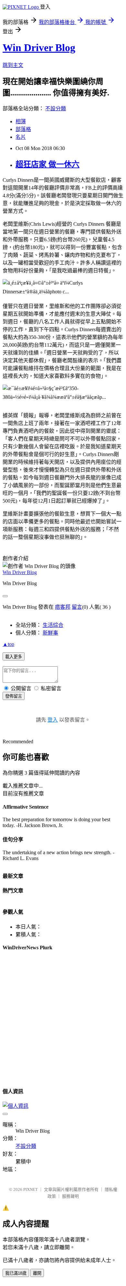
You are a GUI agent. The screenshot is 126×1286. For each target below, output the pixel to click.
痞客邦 (62, 607)
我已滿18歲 (15, 1273)
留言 (77, 607)
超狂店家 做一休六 (47, 164)
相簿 (21, 121)
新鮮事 (50, 633)
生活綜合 (53, 625)
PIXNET (30, 1189)
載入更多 (13, 656)
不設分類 (55, 108)
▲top (8, 644)
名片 (21, 137)
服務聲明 (70, 1196)
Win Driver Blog (39, 47)
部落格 (23, 129)
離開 (37, 1273)
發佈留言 (13, 696)
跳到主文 (13, 65)
